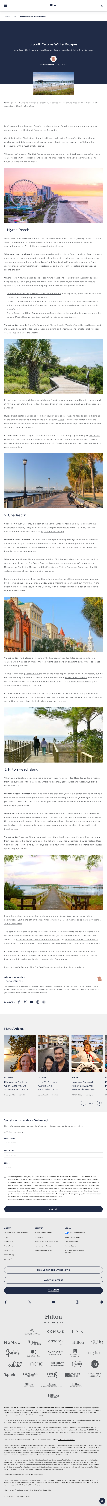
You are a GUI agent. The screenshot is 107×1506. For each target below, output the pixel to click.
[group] (53, 1065)
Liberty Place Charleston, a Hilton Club (40, 559)
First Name (9, 1138)
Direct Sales (38, 1237)
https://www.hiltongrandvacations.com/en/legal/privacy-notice (34, 1199)
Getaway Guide (10, 16)
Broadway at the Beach (23, 329)
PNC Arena (94, 435)
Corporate (7, 1255)
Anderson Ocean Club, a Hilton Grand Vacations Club (34, 293)
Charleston (28, 138)
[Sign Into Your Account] (102, 6)
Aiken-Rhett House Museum (44, 681)
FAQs (6, 1237)
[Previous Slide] (83, 1103)
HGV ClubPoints (35, 154)
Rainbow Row (33, 673)
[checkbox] (5, 1177)
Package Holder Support (43, 1246)
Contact (38, 1228)
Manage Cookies (71, 1246)
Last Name (9, 1150)
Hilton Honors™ (9, 1250)
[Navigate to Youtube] (31, 1002)
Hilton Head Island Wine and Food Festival (37, 939)
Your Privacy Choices (77, 1233)
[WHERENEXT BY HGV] (53, 1290)
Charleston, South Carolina (17, 524)
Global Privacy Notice (73, 1237)
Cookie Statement (71, 1241)
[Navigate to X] (25, 1002)
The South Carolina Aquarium (44, 563)
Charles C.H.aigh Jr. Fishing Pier (60, 920)
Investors (7, 1241)
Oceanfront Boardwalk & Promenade (59, 262)
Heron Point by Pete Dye (31, 845)
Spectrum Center (28, 443)
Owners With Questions (43, 1233)
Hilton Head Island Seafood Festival (41, 943)
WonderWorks (72, 325)
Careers (7, 1259)
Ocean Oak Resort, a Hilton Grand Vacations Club (45, 813)
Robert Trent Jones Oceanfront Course (67, 841)
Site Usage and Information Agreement (74, 1251)
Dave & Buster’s (88, 325)
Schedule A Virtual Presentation (46, 1241)
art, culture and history (52, 531)
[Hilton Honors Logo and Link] (53, 1395)
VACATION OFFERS (53, 1280)
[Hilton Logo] (53, 1318)
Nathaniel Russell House (79, 681)
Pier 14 (61, 419)
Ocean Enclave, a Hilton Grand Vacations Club (30, 313)
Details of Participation (66, 1440)
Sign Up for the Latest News (53, 1270)
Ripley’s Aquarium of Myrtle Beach (45, 325)
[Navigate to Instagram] (37, 1002)
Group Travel (9, 1246)
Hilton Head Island (44, 138)
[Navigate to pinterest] (44, 1002)
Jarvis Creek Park (13, 923)
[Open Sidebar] (5, 6)
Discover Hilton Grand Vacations (16, 1233)
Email (6, 1163)
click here (39, 1474)
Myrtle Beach (65, 138)
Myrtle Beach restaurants (16, 416)
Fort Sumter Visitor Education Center (65, 567)
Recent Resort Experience (44, 1250)
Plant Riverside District (53, 955)
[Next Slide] (99, 1103)
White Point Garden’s (76, 677)
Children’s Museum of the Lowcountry (42, 658)
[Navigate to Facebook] (18, 1002)
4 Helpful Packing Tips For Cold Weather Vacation (37, 967)
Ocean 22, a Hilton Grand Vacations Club (27, 301)
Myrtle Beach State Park (19, 404)
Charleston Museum (27, 567)
